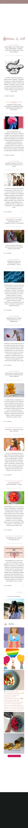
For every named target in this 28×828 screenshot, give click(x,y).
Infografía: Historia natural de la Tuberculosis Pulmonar (14, 221)
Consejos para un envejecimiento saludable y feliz (14, 263)
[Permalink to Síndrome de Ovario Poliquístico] (23, 585)
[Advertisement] (14, 18)
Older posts (20, 592)
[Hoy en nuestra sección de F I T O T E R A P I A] (14, 743)
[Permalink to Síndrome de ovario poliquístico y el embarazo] (23, 365)
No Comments (9, 211)
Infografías (19, 102)
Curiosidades (8, 427)
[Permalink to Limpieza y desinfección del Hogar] (23, 475)
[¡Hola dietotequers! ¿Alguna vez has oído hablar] (14, 637)
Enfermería (16, 45)
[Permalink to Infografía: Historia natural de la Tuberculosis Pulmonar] (23, 253)
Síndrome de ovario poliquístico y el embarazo (14, 320)
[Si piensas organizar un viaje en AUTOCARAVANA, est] (14, 701)
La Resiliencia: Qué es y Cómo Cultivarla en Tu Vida (14, 165)
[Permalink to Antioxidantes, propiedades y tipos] (23, 530)
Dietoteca (11, 45)
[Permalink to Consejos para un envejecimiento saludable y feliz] (23, 310)
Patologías (14, 102)
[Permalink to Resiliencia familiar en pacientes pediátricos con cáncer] (23, 421)
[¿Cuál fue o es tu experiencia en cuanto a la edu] (14, 659)
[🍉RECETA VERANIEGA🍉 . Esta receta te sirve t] (14, 680)
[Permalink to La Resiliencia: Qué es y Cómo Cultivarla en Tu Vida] (23, 212)
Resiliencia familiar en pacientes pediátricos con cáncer (14, 375)
